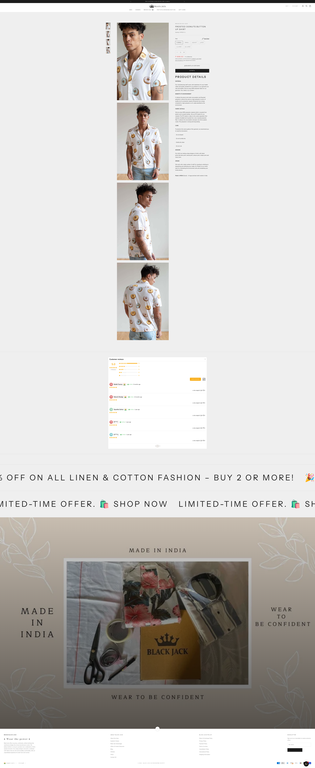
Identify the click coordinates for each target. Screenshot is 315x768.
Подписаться (295, 750)
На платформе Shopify (158, 763)
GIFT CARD (182, 9)
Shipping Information (204, 754)
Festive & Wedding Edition (166, 9)
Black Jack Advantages (116, 743)
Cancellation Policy (204, 749)
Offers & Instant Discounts (117, 746)
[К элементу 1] (108, 26)
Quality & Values (114, 741)
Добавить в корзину (192, 65)
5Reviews (113, 369)
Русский (295, 6)
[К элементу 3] (108, 42)
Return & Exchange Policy (205, 738)
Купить (192, 70)
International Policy (204, 752)
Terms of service (203, 746)
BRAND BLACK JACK (181, 23)
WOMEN (138, 9)
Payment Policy (203, 743)
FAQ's (112, 754)
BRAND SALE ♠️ (149, 9)
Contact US (113, 757)
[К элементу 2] (108, 34)
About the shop (114, 738)
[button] (155, 446)
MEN (130, 9)
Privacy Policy (202, 741)
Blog (111, 749)
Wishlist (112, 752)
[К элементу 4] (108, 50)
